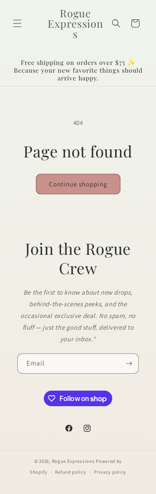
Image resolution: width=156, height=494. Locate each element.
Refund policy (70, 472)
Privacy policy (110, 472)
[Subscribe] (128, 363)
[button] (17, 23)
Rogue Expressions (73, 461)
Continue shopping (78, 184)
